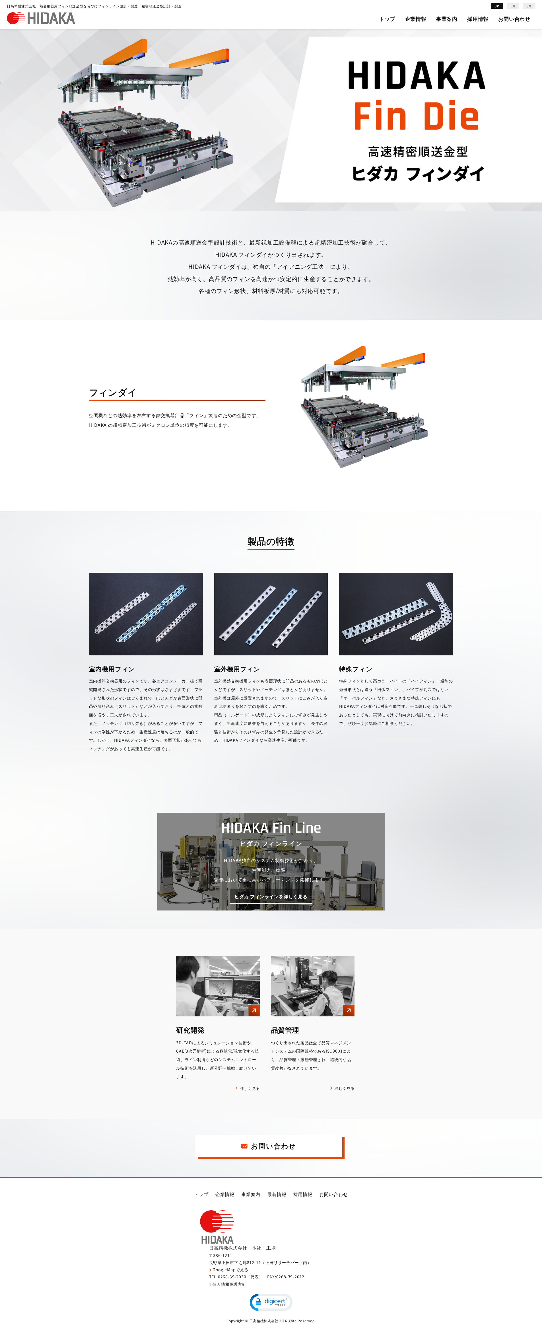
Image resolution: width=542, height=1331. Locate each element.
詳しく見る (250, 1088)
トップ (387, 18)
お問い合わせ (514, 18)
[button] (271, 1302)
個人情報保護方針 (229, 1284)
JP (497, 5)
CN (529, 5)
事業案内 (446, 18)
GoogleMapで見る (230, 1269)
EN (513, 5)
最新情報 (276, 1194)
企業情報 (415, 18)
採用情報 (478, 18)
